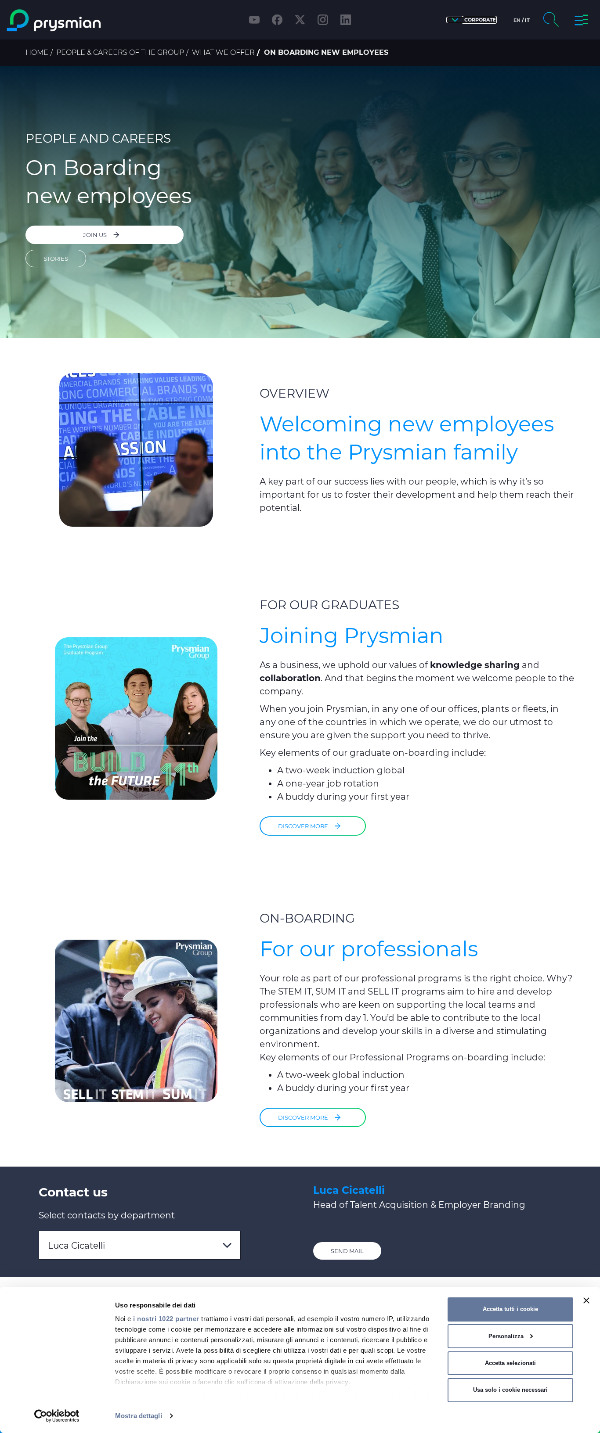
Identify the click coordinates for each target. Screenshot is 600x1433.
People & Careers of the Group (120, 52)
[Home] (77, 20)
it (527, 20)
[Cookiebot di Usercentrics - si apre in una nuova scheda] (56, 1415)
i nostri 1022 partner (166, 1318)
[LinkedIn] (345, 19)
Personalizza (506, 1336)
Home (36, 52)
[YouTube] (254, 19)
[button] (471, 20)
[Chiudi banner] (586, 1300)
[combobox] (140, 1245)
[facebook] (277, 19)
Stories (55, 258)
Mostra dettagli (138, 1415)
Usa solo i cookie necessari (510, 1389)
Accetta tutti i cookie (510, 1309)
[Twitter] (300, 19)
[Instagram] (322, 19)
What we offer (223, 52)
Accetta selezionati (510, 1363)
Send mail (347, 1250)
